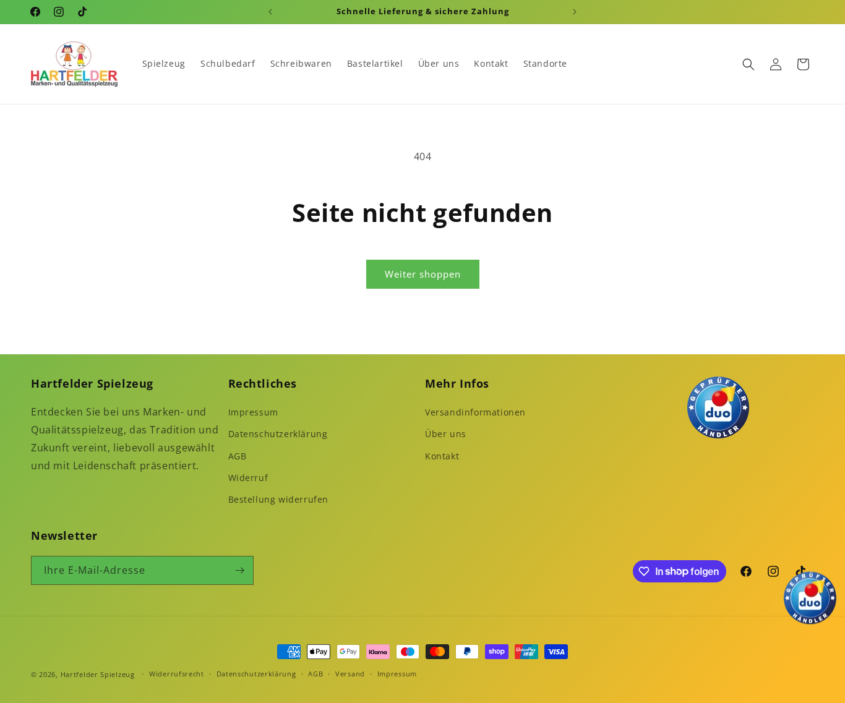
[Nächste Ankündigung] (574, 11)
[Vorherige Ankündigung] (270, 11)
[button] (748, 64)
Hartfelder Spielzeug (98, 674)
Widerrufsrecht (176, 673)
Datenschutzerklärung (278, 434)
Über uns (445, 434)
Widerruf (248, 478)
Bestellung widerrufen (278, 499)
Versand (350, 673)
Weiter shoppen (423, 274)
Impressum (253, 412)
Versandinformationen (475, 412)
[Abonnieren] (239, 570)
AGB (237, 456)
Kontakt (442, 456)
